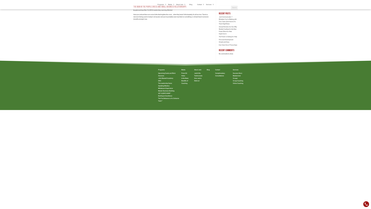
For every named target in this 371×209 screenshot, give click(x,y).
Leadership (156, 10)
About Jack (179, 4)
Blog (190, 4)
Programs (160, 4)
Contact (199, 4)
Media (170, 4)
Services (209, 4)
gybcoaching (139, 10)
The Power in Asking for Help (228, 36)
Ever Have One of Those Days (228, 45)
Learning (164, 10)
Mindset (169, 10)
